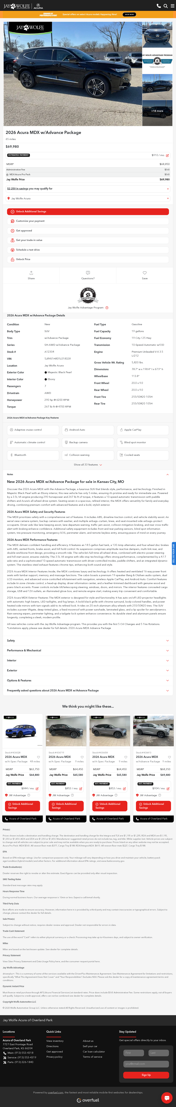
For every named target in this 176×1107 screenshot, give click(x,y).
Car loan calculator (94, 1052)
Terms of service (92, 1057)
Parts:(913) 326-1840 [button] (20, 1062)
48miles (35, 761)
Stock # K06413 (143, 753)
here (57, 961)
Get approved (24, 231)
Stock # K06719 (56, 753)
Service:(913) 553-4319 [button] (22, 1057)
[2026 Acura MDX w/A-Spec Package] (22, 731)
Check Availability (88, 211)
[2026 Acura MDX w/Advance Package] (153, 731)
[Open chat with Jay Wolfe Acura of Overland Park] (167, 1098)
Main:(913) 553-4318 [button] (20, 1053)
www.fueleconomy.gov (112, 861)
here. (97, 961)
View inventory (54, 1041)
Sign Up (146, 1075)
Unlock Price (23, 259)
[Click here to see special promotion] (88, 14)
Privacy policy (54, 1057)
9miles (79, 761)
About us (88, 1041)
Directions (52, 1046)
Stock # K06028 (12, 753)
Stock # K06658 (100, 753)
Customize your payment (30, 221)
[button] (158, 6)
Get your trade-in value (29, 240)
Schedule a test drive (28, 250)
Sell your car (90, 1046)
